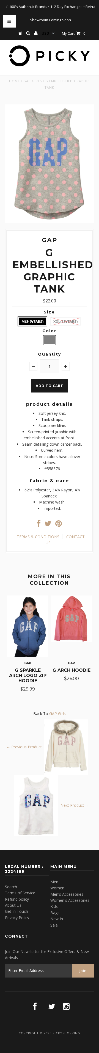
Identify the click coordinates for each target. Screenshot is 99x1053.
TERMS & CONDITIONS (38, 536)
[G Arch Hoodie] (71, 640)
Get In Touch (16, 911)
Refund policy (17, 899)
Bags (54, 912)
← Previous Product (24, 746)
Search (11, 886)
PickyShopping (66, 1033)
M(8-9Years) (32, 321)
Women (57, 887)
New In (56, 918)
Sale (54, 925)
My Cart (73, 33)
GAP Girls (32, 81)
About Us (13, 905)
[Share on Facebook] (38, 524)
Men (54, 881)
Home (14, 81)
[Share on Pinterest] (58, 524)
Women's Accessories (69, 900)
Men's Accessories (66, 894)
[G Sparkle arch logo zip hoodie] (27, 655)
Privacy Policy (17, 917)
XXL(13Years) (65, 321)
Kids (54, 906)
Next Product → (75, 805)
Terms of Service (20, 892)
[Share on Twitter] (47, 524)
